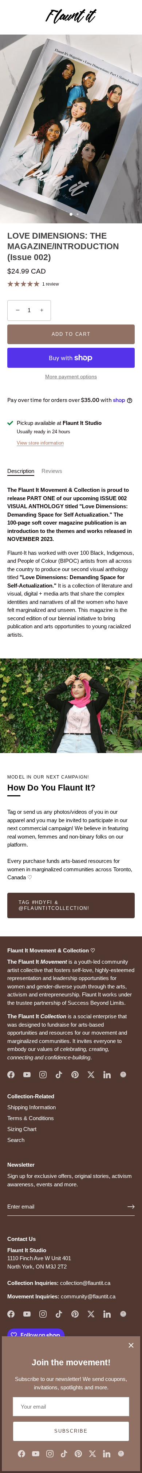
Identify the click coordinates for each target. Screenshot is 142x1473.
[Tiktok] (64, 1453)
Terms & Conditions (30, 1118)
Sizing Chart (21, 1129)
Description (20, 471)
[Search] (114, 19)
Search (15, 1140)
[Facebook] (21, 1453)
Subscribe (70, 1431)
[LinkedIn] (106, 1453)
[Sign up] (131, 1206)
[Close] (131, 1345)
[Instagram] (50, 1453)
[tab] (24, 471)
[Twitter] (92, 1453)
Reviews (52, 471)
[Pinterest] (78, 1453)
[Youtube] (35, 1453)
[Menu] (12, 17)
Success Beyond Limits (96, 1003)
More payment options (71, 376)
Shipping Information (31, 1107)
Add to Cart (71, 334)
